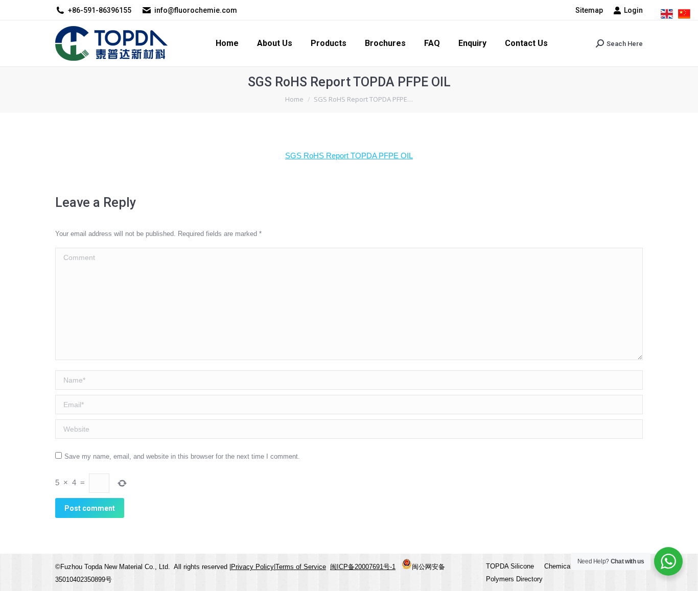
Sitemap (589, 10)
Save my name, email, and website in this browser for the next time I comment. (182, 456)
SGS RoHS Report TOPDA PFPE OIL (349, 155)
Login (633, 10)
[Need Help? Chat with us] (668, 561)
